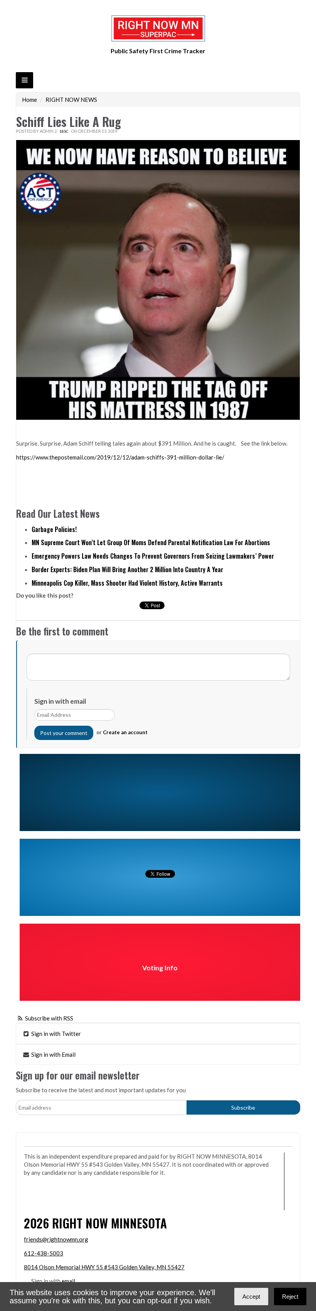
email (68, 1280)
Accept (251, 1296)
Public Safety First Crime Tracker (158, 50)
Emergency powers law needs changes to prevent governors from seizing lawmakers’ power (153, 556)
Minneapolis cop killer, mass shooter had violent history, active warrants (127, 583)
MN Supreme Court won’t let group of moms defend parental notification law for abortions (151, 542)
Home (29, 99)
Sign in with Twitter (55, 1033)
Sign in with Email (53, 1054)
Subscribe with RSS (49, 1018)
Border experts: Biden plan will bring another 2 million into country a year (127, 569)
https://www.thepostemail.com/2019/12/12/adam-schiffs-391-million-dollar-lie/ (120, 457)
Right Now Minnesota (109, 1223)
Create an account (125, 732)
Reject (290, 1296)
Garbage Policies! (54, 529)
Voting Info (160, 968)
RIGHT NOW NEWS (71, 99)
